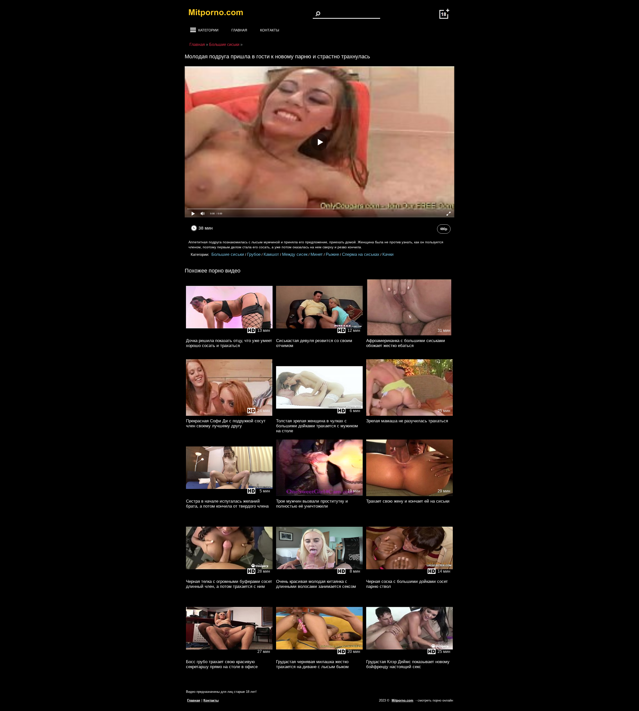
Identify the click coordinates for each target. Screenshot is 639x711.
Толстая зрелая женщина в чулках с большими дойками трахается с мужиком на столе (317, 426)
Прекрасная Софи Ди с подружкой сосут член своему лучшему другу (226, 423)
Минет (317, 254)
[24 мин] (229, 415)
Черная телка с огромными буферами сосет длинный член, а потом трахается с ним (229, 584)
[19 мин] (319, 495)
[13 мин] (229, 334)
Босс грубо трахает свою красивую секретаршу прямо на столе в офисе (222, 664)
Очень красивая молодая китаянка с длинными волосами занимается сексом (316, 584)
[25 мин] (409, 415)
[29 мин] (409, 495)
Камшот (271, 254)
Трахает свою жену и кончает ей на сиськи (408, 501)
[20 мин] (319, 655)
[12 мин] (319, 334)
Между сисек (295, 254)
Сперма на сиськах (360, 254)
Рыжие (332, 254)
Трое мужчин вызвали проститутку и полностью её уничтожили (312, 504)
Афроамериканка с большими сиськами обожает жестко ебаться (405, 343)
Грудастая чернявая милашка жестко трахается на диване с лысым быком (312, 664)
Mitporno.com (402, 700)
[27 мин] (229, 655)
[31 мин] (409, 334)
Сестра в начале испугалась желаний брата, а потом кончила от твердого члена (227, 504)
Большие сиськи (227, 254)
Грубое (254, 254)
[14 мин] (409, 575)
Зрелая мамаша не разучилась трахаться (407, 421)
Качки (388, 254)
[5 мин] (229, 495)
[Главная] (219, 14)
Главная (239, 30)
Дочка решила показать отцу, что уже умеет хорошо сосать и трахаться (229, 343)
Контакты (269, 30)
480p (443, 229)
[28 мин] (229, 575)
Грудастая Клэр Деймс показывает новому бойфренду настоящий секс (408, 664)
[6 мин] (319, 415)
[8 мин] (319, 575)
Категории (208, 30)
